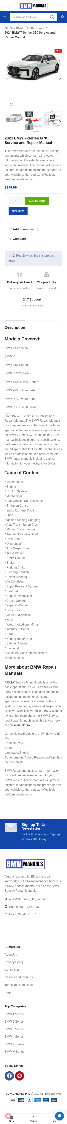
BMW (11, 682)
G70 (42, 27)
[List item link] (30, 954)
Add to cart (37, 201)
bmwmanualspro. (19, 725)
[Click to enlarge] (11, 104)
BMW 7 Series (26, 27)
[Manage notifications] (8, 1116)
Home (9, 27)
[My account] (62, 17)
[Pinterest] (19, 1076)
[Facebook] (9, 1076)
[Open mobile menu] (4, 17)
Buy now (18, 210)
